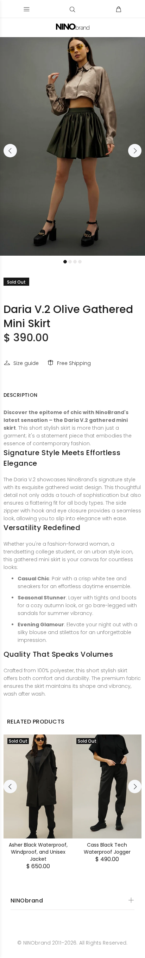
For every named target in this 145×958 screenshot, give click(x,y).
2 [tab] (70, 261)
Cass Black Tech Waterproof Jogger (107, 848)
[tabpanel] (72, 146)
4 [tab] (80, 261)
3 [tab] (75, 261)
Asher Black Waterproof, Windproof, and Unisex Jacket (38, 852)
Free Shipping (74, 363)
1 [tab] (65, 261)
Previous (10, 150)
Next (134, 150)
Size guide (26, 363)
